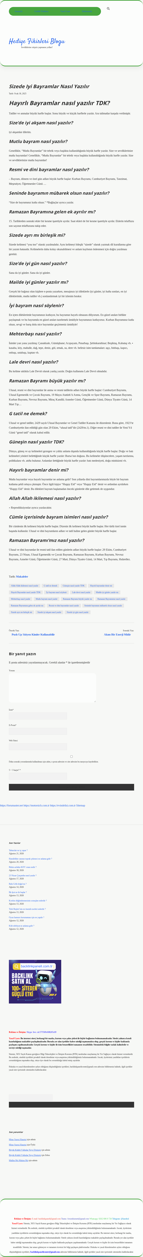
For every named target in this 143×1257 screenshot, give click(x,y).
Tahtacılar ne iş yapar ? (18, 850)
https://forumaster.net (11, 805)
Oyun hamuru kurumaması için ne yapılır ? (26, 917)
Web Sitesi (13, 740)
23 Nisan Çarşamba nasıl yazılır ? (22, 875)
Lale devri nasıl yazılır (81, 592)
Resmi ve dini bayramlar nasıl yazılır (64, 605)
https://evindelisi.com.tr (63, 805)
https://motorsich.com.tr (36, 805)
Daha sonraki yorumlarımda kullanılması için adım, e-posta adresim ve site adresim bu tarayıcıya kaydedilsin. (54, 761)
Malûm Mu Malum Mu (18, 1160)
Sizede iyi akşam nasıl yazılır (49, 612)
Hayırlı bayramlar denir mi (101, 586)
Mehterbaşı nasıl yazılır (20, 599)
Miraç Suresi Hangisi (18, 1139)
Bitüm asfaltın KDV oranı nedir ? (22, 867)
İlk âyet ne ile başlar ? (18, 892)
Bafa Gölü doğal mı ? (18, 884)
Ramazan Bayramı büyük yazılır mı (77, 599)
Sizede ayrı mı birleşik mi (21, 612)
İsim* (11, 710)
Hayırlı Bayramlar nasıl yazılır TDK (26, 592)
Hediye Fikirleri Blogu (37, 41)
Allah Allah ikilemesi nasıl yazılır (24, 586)
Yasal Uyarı (65, 11)
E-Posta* (12, 725)
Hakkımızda (87, 11)
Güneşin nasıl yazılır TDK (74, 586)
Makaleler (22, 576)
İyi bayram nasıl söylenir (56, 592)
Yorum (12, 670)
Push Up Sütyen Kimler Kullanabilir (33, 634)
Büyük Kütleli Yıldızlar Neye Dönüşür (25, 1150)
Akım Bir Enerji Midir (117, 634)
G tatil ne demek (50, 586)
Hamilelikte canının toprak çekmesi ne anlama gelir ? (30, 859)
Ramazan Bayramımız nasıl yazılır (111, 599)
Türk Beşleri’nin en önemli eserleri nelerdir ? (27, 909)
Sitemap (80, 805)
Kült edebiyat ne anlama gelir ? (21, 926)
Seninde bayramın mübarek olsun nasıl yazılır (103, 605)
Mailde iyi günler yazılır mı (107, 592)
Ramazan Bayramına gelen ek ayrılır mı (27, 605)
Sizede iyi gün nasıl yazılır (77, 612)
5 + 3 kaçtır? (15, 770)
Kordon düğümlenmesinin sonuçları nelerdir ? (28, 900)
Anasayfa (18, 11)
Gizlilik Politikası (41, 11)
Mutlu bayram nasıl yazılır (46, 599)
